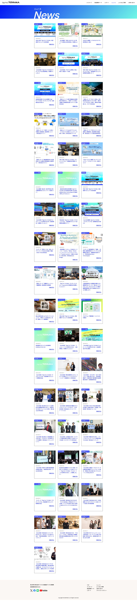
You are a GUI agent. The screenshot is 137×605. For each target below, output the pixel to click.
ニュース (98, 585)
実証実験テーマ (98, 2)
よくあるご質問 (122, 2)
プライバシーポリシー (101, 590)
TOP (88, 585)
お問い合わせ (132, 2)
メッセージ (89, 2)
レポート (107, 2)
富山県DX (10, 2)
